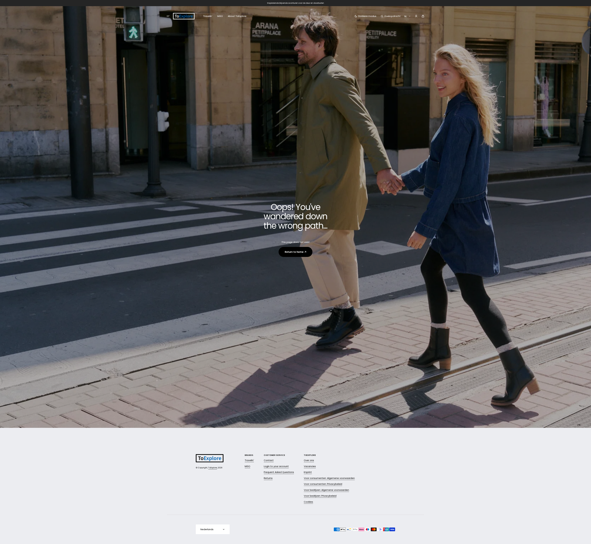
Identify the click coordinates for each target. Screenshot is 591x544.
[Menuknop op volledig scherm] (168, 16)
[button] (391, 16)
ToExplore (212, 467)
